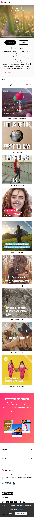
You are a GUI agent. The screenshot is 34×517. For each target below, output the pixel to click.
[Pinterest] (24, 502)
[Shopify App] (17, 493)
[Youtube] (11, 502)
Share (24, 42)
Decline (10, 513)
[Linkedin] (19, 502)
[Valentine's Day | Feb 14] (17, 202)
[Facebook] (6, 483)
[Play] (17, 21)
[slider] (1, 36)
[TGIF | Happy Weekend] (17, 169)
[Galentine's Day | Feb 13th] (17, 336)
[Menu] (31, 2)
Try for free (17, 413)
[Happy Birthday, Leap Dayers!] (17, 102)
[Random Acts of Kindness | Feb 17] (17, 269)
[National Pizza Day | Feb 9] (17, 370)
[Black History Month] (17, 303)
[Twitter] (15, 502)
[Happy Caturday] (17, 135)
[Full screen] (31, 34)
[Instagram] (14, 484)
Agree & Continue (21, 513)
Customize (10, 42)
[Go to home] (6, 2)
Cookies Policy (20, 509)
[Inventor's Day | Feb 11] (17, 236)
